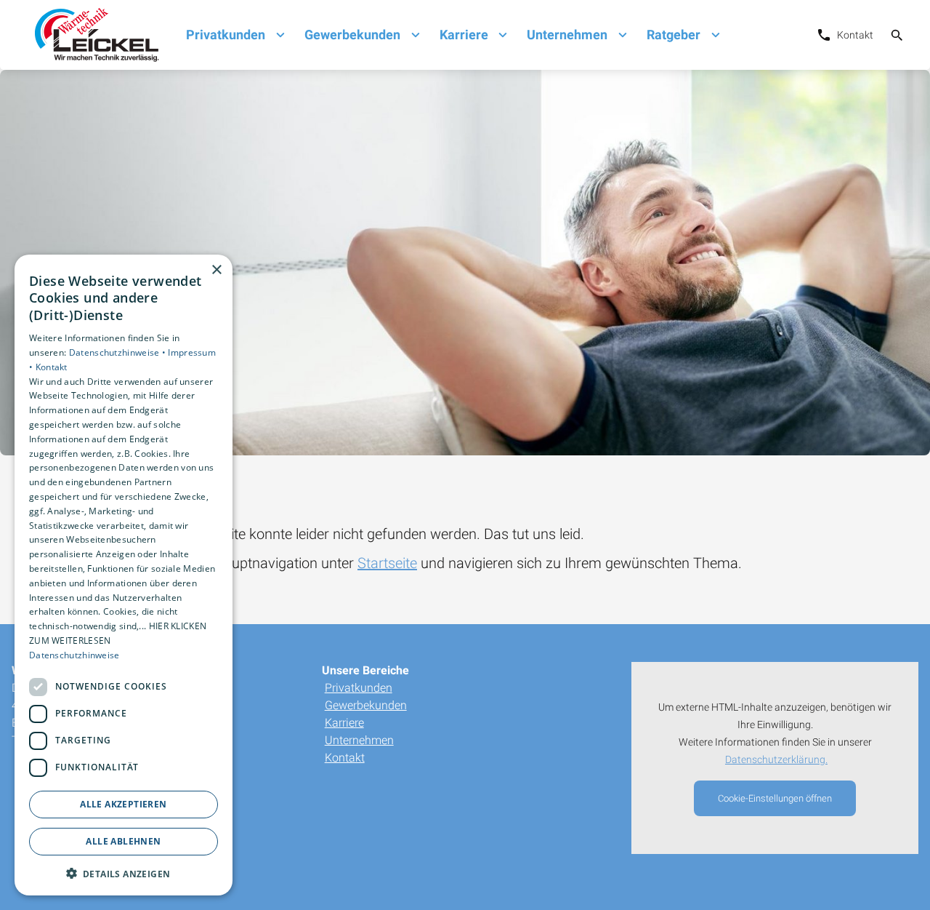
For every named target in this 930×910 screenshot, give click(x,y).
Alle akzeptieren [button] (123, 803)
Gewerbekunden (366, 705)
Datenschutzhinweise (74, 654)
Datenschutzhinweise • (119, 352)
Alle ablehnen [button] (123, 840)
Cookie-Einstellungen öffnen (775, 798)
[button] (123, 872)
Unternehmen (359, 740)
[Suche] (897, 35)
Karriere (344, 723)
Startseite (387, 563)
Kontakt (345, 758)
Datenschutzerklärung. (776, 760)
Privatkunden (358, 688)
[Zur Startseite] (93, 35)
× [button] (216, 270)
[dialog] (123, 575)
